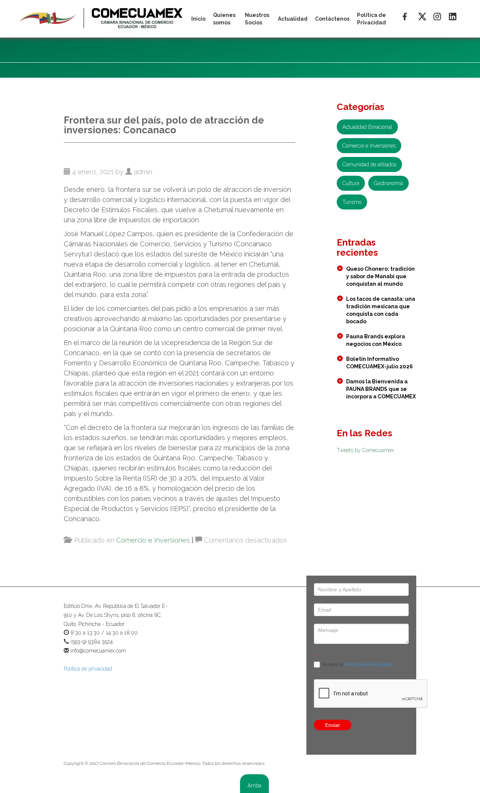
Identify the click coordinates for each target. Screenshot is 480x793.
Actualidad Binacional (367, 127)
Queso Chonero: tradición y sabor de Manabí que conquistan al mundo (380, 276)
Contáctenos (332, 19)
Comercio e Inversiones (153, 540)
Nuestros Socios (257, 19)
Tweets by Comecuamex (365, 450)
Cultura (350, 183)
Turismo (352, 202)
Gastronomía (388, 183)
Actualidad (293, 19)
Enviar (332, 725)
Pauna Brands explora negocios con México (375, 340)
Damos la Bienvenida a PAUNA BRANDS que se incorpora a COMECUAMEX (381, 389)
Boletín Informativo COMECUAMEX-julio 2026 (379, 362)
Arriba (254, 785)
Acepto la (356, 664)
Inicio (198, 19)
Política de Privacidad (368, 664)
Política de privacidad (88, 669)
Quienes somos (224, 19)
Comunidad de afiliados (369, 164)
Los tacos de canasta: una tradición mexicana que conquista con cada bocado (380, 310)
